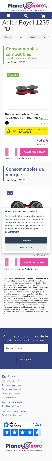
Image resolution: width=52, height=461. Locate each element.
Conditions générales (11, 406)
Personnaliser (26, 247)
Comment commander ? (12, 385)
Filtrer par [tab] (7, 37)
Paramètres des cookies (12, 415)
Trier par (23, 37)
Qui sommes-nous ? (10, 381)
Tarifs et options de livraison (14, 411)
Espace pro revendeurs (12, 402)
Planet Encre (24, 446)
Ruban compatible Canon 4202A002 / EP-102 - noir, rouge (22, 115)
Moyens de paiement (11, 393)
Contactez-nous (9, 397)
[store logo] (26, 6)
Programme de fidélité (11, 389)
